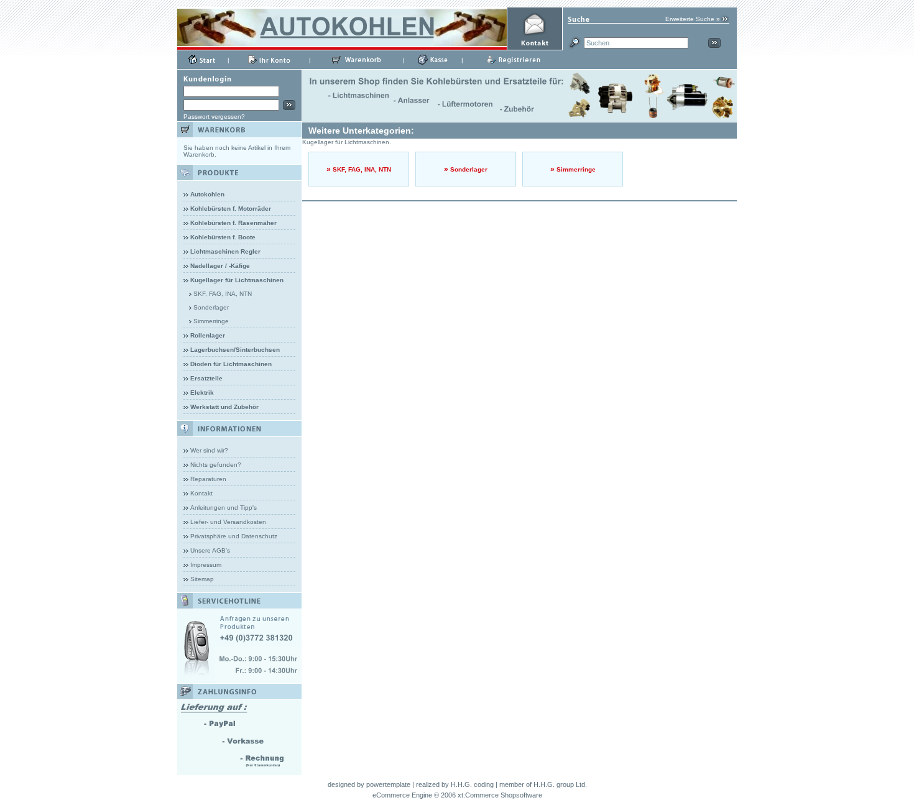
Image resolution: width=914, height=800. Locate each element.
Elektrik (202, 392)
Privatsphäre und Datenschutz (233, 536)
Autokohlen (207, 194)
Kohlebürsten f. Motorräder (230, 208)
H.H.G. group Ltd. (560, 784)
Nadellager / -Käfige (220, 265)
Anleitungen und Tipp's (223, 507)
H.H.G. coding (472, 784)
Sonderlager (211, 307)
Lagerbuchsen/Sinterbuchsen (235, 349)
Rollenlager (207, 335)
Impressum (205, 564)
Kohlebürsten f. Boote (223, 237)
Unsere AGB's (210, 550)
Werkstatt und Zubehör (224, 406)
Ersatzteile (206, 378)
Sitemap (202, 579)
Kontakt (201, 493)
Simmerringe (211, 321)
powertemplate (388, 784)
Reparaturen (208, 479)
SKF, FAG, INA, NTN (222, 293)
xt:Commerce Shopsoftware (500, 795)
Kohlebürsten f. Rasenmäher (233, 222)
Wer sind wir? (209, 450)
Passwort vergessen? (214, 116)
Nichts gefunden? (215, 464)
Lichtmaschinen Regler (225, 251)
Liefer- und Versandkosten (228, 521)
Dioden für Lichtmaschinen (231, 364)
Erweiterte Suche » (692, 19)
